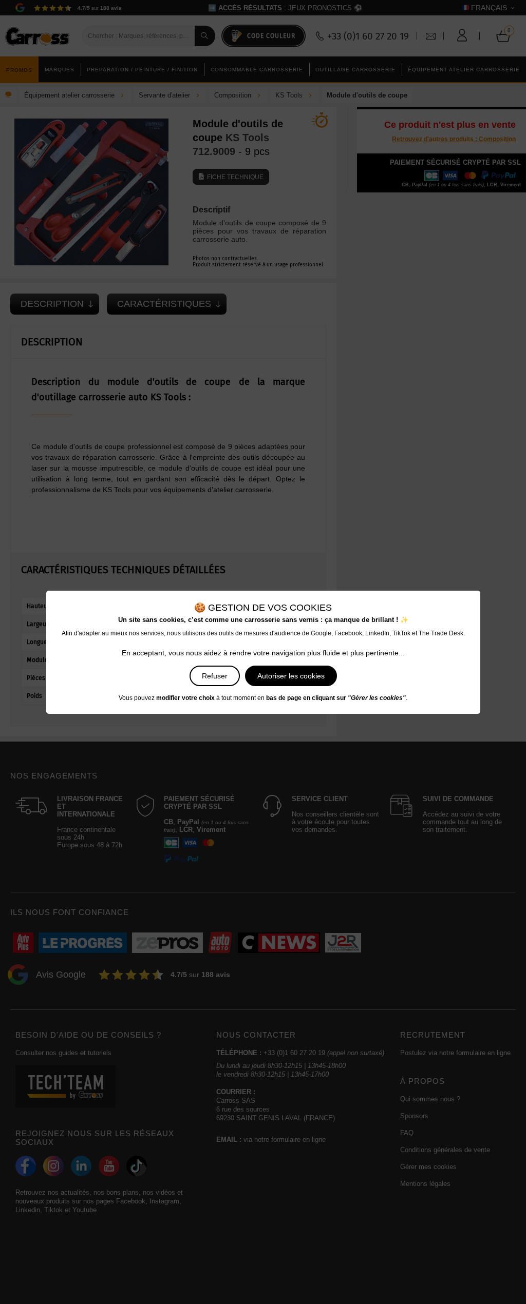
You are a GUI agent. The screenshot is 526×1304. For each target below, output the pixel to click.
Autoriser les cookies (291, 676)
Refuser (215, 676)
